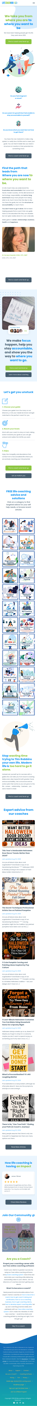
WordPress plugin (18, 1385)
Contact (26, 1370)
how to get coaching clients (22, 1302)
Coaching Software (26, 1374)
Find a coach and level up (18, 41)
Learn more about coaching (18, 375)
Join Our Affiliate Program (19, 1392)
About (10, 1370)
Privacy (25, 1377)
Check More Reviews (18, 1202)
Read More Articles (18, 1147)
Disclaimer (25, 1359)
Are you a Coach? (11, 1374)
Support (17, 1370)
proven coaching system (15, 1275)
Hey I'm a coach (18, 1326)
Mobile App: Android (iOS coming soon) (18, 1381)
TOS (18, 1377)
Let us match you (18, 476)
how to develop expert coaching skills (18, 1304)
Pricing (12, 1377)
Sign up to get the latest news (18, 1388)
